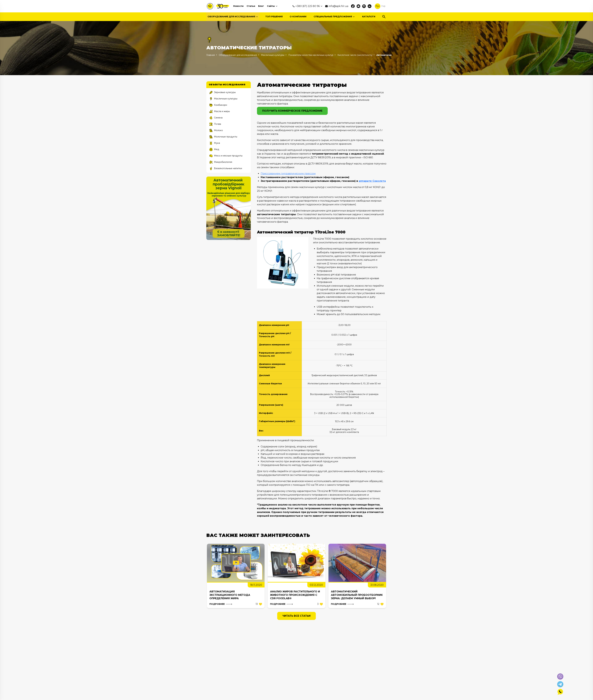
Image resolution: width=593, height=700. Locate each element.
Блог (261, 6)
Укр (383, 6)
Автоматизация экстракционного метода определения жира (229, 595)
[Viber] (560, 676)
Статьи (251, 6)
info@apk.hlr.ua (338, 6)
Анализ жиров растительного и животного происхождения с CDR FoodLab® (295, 595)
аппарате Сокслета (372, 180)
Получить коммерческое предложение (292, 110)
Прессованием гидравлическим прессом (288, 173)
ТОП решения (274, 16)
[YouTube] (358, 6)
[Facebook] (353, 6)
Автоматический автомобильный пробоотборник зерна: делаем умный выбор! (357, 595)
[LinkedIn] (369, 6)
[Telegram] (560, 684)
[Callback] (560, 692)
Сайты (271, 6)
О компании (298, 16)
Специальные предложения (333, 16)
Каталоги (368, 16)
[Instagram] (364, 6)
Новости (238, 6)
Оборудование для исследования (231, 16)
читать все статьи (296, 615)
